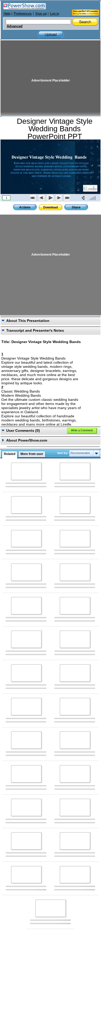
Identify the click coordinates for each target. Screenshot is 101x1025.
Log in (54, 13)
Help (7, 13)
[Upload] (51, 34)
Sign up (41, 13)
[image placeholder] (26, 471)
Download (50, 207)
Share (76, 207)
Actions (25, 207)
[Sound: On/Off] (84, 198)
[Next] (58, 198)
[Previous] (41, 198)
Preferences (23, 13)
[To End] (67, 198)
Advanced (15, 26)
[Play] (50, 198)
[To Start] (33, 198)
